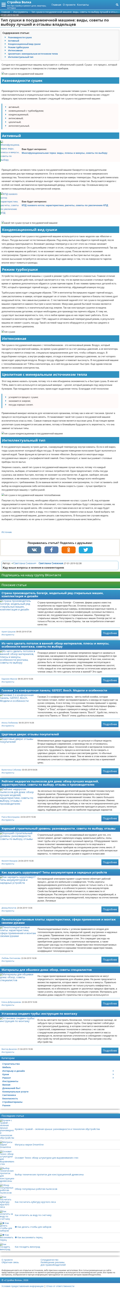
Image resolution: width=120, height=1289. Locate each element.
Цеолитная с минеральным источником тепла (33, 53)
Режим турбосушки (18, 47)
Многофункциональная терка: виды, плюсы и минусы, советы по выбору (64, 153)
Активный (13, 40)
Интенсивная (15, 50)
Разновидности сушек (20, 37)
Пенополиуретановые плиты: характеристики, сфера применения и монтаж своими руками (59, 921)
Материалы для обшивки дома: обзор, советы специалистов (47, 970)
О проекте (69, 4)
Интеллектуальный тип (20, 57)
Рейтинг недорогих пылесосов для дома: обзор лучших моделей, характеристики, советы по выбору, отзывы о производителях (50, 782)
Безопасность (10, 1098)
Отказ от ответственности (60, 1286)
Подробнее (110, 633)
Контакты (83, 4)
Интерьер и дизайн (13, 1070)
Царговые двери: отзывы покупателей (30, 734)
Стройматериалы (12, 1101)
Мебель (6, 1067)
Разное (6, 1105)
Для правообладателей (53, 1265)
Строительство (11, 1063)
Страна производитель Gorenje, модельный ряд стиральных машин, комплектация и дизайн (53, 594)
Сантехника (9, 1095)
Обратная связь (10, 1262)
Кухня (5, 1074)
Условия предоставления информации (23, 1286)
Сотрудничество (49, 1260)
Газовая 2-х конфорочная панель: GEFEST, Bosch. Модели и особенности (54, 690)
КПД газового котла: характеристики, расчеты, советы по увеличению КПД (65, 205)
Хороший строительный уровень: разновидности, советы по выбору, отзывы (58, 828)
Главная (56, 4)
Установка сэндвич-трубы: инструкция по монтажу (39, 1013)
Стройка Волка (19, 2)
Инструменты (8, 634)
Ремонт (6, 1077)
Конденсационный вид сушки (24, 44)
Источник (7, 532)
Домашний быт (11, 1088)
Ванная (6, 1084)
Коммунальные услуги (15, 1091)
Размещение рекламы (53, 1262)
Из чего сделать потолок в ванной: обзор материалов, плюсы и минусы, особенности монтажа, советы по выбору (55, 644)
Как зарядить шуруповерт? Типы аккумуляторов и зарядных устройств (54, 872)
